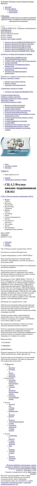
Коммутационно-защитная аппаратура (18, 110)
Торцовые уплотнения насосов (15, 85)
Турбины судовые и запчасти (10, 97)
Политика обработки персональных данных (13, 382)
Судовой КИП (9, 123)
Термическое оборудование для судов (17, 124)
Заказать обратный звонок (9, 33)
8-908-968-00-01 (6, 30)
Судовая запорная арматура (10, 95)
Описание (8, 242)
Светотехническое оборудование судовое (19, 117)
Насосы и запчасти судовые (10, 78)
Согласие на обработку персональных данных (13, 390)
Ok (17, 484)
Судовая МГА (9, 119)
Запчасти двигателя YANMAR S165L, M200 (20, 51)
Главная (7, 178)
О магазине (4, 1)
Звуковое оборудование (13, 109)
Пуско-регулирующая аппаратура (16, 112)
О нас (7, 164)
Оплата (7, 244)
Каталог (6, 37)
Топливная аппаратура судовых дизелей (14, 98)
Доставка (8, 245)
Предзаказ (5, 235)
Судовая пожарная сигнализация (16, 121)
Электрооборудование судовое (11, 102)
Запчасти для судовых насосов (15, 81)
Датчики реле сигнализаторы (14, 107)
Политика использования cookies (14, 397)
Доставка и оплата (15, 1)
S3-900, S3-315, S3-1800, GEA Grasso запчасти (20, 61)
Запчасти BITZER (11, 63)
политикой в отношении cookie (11, 482)
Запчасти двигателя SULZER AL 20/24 (18, 46)
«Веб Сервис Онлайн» (32, 473)
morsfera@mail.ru (6, 349)
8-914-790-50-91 (6, 32)
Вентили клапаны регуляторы (15, 105)
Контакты (4, 3)
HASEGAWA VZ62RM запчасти (16, 57)
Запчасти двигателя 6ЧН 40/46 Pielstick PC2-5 (20, 42)
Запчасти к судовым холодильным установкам (16, 54)
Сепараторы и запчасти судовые (12, 88)
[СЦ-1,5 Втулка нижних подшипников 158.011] (17, 196)
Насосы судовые (10, 83)
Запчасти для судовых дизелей (11, 39)
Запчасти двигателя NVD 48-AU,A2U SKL (19, 44)
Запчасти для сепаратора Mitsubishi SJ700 (19, 92)
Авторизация (13, 10)
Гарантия (25, 1)
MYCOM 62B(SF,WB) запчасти (15, 59)
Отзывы (31, 1)
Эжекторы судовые (7, 100)
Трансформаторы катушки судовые (16, 126)
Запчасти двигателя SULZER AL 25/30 (18, 47)
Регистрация (13, 12)
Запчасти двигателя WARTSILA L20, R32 (19, 49)
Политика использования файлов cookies (22, 468)
